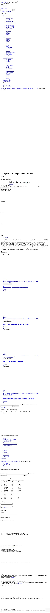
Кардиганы (8, 31)
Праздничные (9, 47)
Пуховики (8, 19)
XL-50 (28, 182)
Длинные (8, 42)
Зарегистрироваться (5, 517)
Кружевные (8, 53)
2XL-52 (12, 182)
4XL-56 (21, 182)
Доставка (5, 450)
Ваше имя (3, 473)
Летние (7, 46)
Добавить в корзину (5, 187)
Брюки (7, 34)
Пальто (7, 20)
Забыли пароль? (7, 507)
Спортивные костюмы (11, 22)
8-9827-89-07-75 (4, 2)
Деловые (8, 40)
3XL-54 (16, 182)
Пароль (3, 514)
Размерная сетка (6, 81)
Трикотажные (9, 54)
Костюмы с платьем (10, 27)
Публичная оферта (7, 441)
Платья (4, 36)
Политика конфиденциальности (10, 442)
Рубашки (8, 33)
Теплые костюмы (9, 21)
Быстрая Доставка (7, 80)
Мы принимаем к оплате (6, 413)
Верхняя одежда (9, 18)
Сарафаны (8, 51)
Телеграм (5, 465)
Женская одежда (6, 15)
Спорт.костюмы (9, 68)
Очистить (11, 184)
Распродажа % (6, 79)
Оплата (4, 451)
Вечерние (8, 39)
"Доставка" (12, 546)
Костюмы (8, 67)
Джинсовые (8, 49)
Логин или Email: (4, 502)
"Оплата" (12, 611)
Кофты (7, 35)
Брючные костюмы (10, 25)
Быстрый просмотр (7, 284)
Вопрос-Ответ (6, 455)
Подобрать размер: (5, 182)
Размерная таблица (7, 445)
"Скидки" (20, 583)
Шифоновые (8, 56)
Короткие (8, 45)
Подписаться (15, 406)
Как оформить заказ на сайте (9, 439)
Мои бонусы (6, 453)
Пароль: (2, 505)
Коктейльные (9, 55)
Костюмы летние (9, 28)
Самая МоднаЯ (4, 5)
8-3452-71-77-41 (6, 85)
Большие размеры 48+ (8, 58)
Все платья (8, 38)
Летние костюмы (9, 72)
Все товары (8, 16)
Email (2, 512)
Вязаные (8, 41)
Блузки (7, 32)
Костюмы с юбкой (10, 29)
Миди (7, 44)
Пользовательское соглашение (10, 444)
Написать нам (6, 456)
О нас (4, 438)
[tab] (26, 237)
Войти (2, 507)
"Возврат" (12, 577)
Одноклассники (6, 464)
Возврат (5, 452)
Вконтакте (5, 463)
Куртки (7, 66)
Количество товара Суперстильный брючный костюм (12, 186)
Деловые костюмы (10, 24)
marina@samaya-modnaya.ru (7, 461)
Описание (5, 237)
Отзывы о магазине (7, 440)
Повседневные (9, 48)
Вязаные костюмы (10, 26)
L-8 (25, 182)
